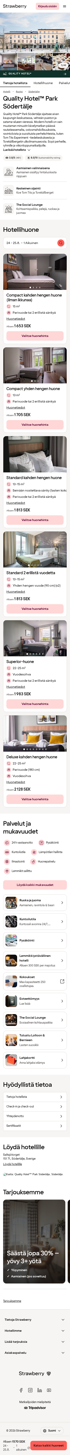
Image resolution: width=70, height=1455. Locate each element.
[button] (35, 272)
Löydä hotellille (12, 1164)
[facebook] (21, 1390)
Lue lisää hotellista (14, 150)
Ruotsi (19, 91)
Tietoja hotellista (15, 83)
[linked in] (39, 1390)
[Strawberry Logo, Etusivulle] (14, 6)
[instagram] (30, 1390)
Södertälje (34, 91)
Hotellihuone (43, 83)
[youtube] (49, 1390)
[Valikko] (64, 6)
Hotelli (6, 91)
